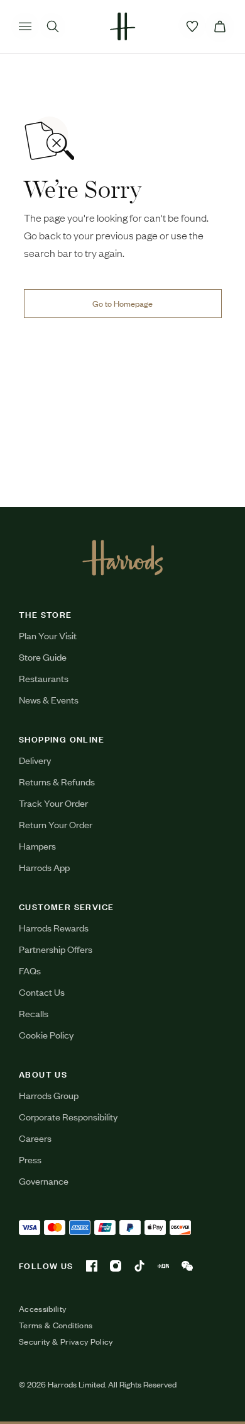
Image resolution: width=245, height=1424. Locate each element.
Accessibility (43, 1308)
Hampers (37, 845)
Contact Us (42, 991)
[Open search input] (53, 26)
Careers (35, 1137)
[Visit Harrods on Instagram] (115, 1266)
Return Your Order (55, 824)
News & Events (49, 699)
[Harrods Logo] (123, 557)
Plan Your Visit (48, 635)
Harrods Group (49, 1095)
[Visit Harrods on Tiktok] (139, 1266)
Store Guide (43, 656)
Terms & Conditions (55, 1325)
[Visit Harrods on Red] (163, 1266)
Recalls (33, 1013)
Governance (43, 1180)
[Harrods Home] (122, 26)
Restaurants (43, 678)
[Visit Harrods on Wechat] (187, 1266)
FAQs (30, 970)
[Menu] (25, 26)
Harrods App (44, 867)
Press (30, 1159)
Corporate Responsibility (68, 1116)
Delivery (35, 759)
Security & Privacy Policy (66, 1341)
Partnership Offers (55, 948)
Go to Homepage (122, 303)
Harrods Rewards (54, 927)
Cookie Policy (46, 1034)
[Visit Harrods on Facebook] (91, 1266)
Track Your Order (53, 802)
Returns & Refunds (57, 781)
